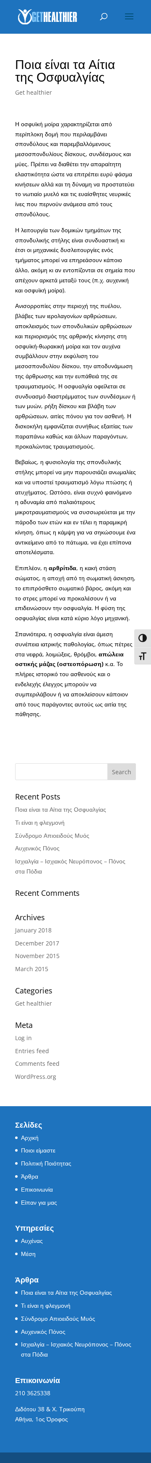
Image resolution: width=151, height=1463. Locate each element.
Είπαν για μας (39, 1202)
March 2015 (31, 969)
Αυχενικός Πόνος (37, 848)
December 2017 (37, 943)
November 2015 (37, 956)
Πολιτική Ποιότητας (46, 1163)
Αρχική (30, 1138)
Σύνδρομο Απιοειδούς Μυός (52, 835)
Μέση (28, 1254)
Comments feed (37, 1063)
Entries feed (32, 1051)
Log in (23, 1038)
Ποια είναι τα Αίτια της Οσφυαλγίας (60, 809)
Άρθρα (29, 1176)
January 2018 (33, 930)
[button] (129, 22)
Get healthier (33, 92)
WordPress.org (35, 1077)
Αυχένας (32, 1241)
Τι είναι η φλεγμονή (40, 822)
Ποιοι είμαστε (38, 1150)
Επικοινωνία (37, 1189)
